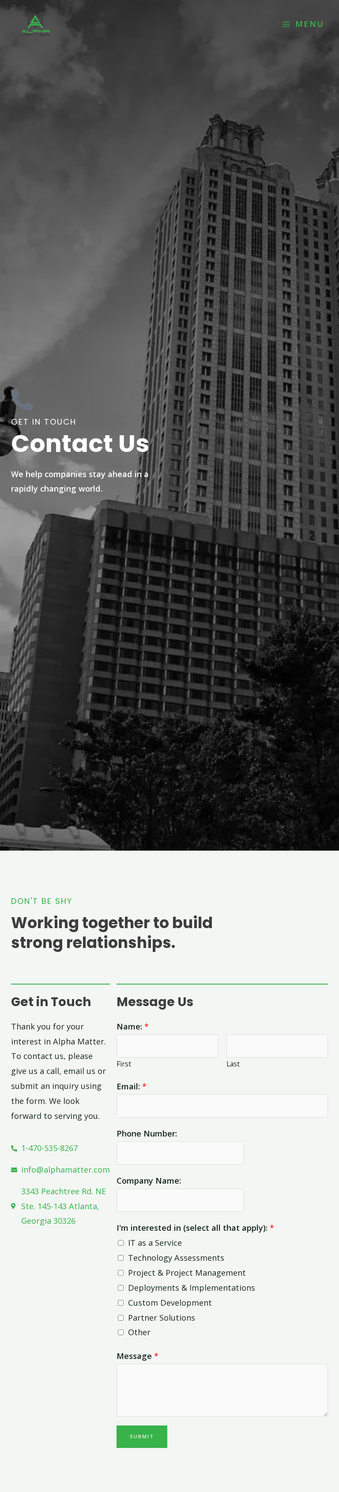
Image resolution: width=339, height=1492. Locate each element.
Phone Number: (147, 1133)
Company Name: (149, 1180)
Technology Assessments (176, 1257)
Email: (132, 1086)
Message (137, 1356)
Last (233, 1064)
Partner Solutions (161, 1317)
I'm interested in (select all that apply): (195, 1227)
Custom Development (170, 1302)
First (124, 1064)
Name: (133, 1026)
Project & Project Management (187, 1272)
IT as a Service (155, 1242)
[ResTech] (35, 24)
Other (139, 1332)
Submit (142, 1436)
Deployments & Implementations (191, 1287)
